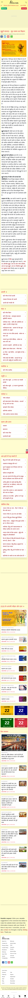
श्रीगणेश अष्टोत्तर (7, 410)
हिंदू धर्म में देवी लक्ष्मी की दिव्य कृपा (11, 460)
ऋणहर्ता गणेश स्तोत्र (8, 407)
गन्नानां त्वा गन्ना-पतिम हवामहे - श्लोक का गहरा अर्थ (13, 335)
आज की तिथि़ (23, 5)
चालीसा (3, 366)
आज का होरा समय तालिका (18, 264)
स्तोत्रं (3, 394)
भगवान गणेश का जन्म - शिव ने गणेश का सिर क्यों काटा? (13, 509)
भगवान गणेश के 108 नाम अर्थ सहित (12, 514)
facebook (3, 962)
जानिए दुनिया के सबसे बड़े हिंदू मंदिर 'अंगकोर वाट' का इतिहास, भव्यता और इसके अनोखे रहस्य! (12, 484)
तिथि (10, 259)
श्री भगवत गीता (7, 432)
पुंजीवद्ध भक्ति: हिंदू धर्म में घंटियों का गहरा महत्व (13, 551)
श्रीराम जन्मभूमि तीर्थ (8, 473)
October (12, 978)
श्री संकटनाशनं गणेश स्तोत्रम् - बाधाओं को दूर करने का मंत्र (13, 402)
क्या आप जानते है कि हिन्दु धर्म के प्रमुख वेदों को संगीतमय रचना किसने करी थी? (13, 477)
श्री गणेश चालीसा (7, 370)
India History (4, 970)
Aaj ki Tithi (4, 954)
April (3, 978)
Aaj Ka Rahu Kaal (13, 944)
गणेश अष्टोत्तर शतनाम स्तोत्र (10, 414)
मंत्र (2, 309)
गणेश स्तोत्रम (6, 398)
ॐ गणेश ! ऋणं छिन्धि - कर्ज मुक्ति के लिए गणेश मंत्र (13, 353)
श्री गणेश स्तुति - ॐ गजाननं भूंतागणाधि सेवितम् (13, 387)
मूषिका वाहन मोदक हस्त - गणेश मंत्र (12, 348)
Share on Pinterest (8, 36)
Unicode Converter (12, 956)
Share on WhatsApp (11, 36)
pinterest (9, 962)
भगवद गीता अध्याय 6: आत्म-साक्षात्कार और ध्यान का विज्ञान (13, 491)
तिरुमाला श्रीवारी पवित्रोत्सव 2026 (11, 5)
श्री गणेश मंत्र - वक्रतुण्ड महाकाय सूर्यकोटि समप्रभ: (12, 317)
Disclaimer (4, 949)
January (4, 972)
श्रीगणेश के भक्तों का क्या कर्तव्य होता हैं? (13, 555)
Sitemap (4, 951)
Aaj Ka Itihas (13, 951)
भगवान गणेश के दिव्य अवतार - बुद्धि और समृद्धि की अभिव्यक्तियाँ (13, 534)
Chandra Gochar (12, 948)
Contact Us (4, 943)
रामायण (5, 425)
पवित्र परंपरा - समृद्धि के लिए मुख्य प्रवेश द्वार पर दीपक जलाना (13, 522)
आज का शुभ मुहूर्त (6, 266)
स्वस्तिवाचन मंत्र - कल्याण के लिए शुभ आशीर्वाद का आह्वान (13, 329)
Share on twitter (5, 36)
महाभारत (5, 429)
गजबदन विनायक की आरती (10, 299)
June (3, 983)
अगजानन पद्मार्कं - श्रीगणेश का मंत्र (12, 345)
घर (1, 5)
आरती (3, 292)
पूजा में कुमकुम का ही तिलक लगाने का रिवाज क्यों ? (12, 468)
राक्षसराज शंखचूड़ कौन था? (10, 463)
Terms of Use (13, 953)
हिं (26, 452)
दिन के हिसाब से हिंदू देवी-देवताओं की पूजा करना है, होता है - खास (13, 539)
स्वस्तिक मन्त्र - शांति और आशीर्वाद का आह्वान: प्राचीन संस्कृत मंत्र (13, 323)
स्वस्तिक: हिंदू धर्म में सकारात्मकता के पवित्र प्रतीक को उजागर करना (12, 528)
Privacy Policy (5, 945)
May (3, 980)
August (11, 974)
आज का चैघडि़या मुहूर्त (17, 266)
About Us (4, 941)
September (12, 976)
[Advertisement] (14, 19)
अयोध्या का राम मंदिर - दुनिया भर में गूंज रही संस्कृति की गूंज (13, 497)
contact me (7, 930)
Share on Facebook (2, 36)
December (12, 983)
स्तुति (3, 376)
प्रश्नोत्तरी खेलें (6, 436)
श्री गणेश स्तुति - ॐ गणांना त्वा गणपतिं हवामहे (13, 381)
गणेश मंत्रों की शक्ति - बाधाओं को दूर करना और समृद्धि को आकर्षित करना (12, 359)
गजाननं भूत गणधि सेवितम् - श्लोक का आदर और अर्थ (12, 340)
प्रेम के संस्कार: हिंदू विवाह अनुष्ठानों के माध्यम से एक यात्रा (13, 545)
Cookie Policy (5, 947)
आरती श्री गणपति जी (8, 303)
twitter (6, 962)
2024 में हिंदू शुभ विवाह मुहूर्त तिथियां (12, 517)
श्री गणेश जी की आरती (9, 296)
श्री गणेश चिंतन (7, 312)
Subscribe (24, 8)
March (3, 976)
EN (27, 450)
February (4, 974)
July (11, 972)
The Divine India (14, 2)
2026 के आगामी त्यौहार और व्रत (11, 606)
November (12, 980)
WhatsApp (4, 8)
